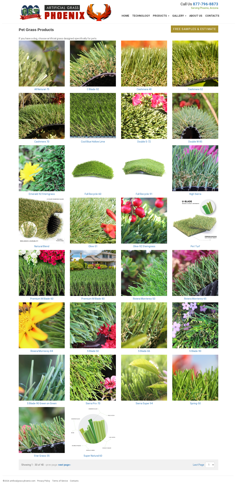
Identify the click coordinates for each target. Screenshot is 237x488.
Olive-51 (93, 246)
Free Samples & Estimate (194, 29)
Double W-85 (195, 141)
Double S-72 (144, 141)
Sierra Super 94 (144, 403)
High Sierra (195, 194)
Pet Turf (195, 246)
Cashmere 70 (41, 141)
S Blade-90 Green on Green (42, 403)
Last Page (198, 464)
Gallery (178, 16)
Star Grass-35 (42, 455)
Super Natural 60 (93, 455)
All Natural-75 (41, 89)
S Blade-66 (144, 351)
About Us (195, 16)
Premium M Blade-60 (41, 298)
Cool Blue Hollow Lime (93, 141)
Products (160, 16)
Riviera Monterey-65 (195, 298)
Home (125, 16)
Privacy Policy (43, 481)
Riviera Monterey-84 (42, 351)
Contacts (212, 16)
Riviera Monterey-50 (144, 298)
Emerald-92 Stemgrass (42, 194)
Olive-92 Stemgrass (144, 246)
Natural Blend (41, 246)
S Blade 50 (93, 351)
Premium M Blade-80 (93, 298)
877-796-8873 (205, 4)
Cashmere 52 (195, 89)
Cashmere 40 (144, 89)
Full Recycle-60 (93, 194)
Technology (141, 16)
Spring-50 (195, 403)
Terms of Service (60, 481)
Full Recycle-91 (144, 194)
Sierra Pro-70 (93, 403)
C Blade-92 (93, 89)
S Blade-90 (195, 351)
